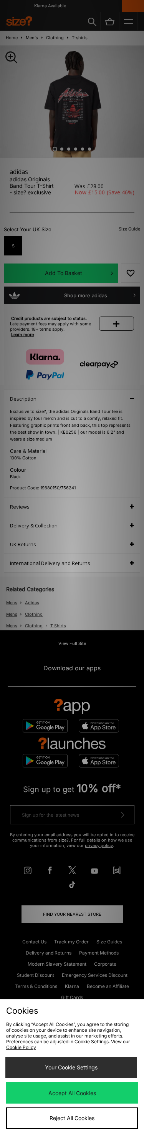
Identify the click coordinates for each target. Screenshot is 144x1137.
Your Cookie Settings (71, 1067)
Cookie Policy (21, 1047)
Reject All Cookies (72, 1118)
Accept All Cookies (72, 1093)
